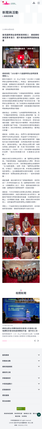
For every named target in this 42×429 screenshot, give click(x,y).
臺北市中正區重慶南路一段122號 (23, 422)
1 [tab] (4, 340)
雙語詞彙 (17, 416)
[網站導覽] (34, 3)
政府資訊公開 (18, 413)
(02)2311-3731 (23, 425)
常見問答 (24, 416)
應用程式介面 (27, 413)
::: (1, 1)
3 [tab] (14, 340)
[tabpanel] (21, 317)
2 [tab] (9, 340)
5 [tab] (24, 340)
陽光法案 (35, 413)
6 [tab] (29, 340)
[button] (39, 415)
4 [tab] (19, 340)
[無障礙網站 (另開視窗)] (21, 408)
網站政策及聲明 (8, 413)
